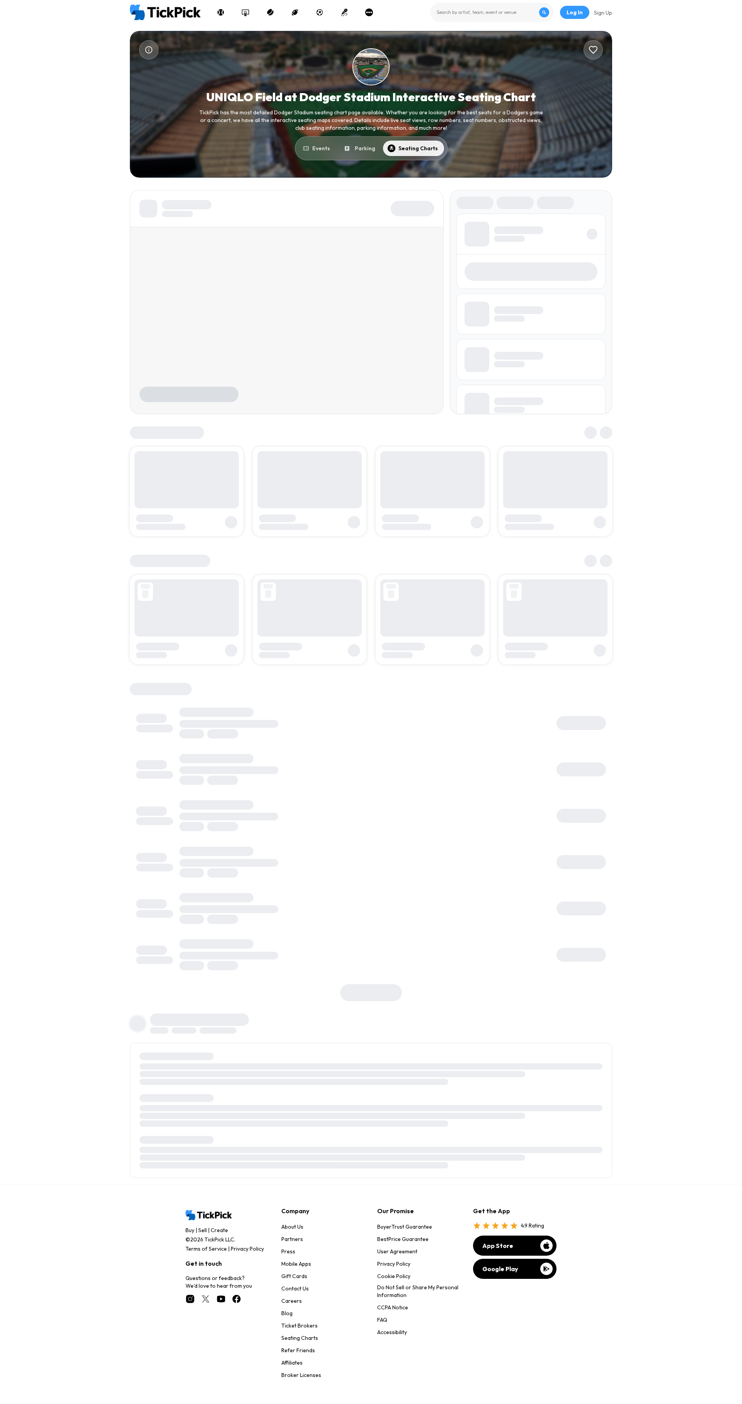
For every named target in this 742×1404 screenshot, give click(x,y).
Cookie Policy (393, 1276)
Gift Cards (294, 1276)
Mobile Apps (296, 1263)
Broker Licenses (301, 1375)
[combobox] (492, 12)
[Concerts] (344, 12)
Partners (292, 1239)
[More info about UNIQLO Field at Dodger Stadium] (148, 49)
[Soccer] (319, 12)
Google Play (500, 1269)
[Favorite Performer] (593, 49)
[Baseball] (220, 12)
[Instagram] (190, 1299)
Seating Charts (299, 1337)
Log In (575, 12)
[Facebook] (236, 1299)
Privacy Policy (247, 1248)
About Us (292, 1226)
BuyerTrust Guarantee (404, 1226)
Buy (190, 1230)
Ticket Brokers (299, 1325)
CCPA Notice (392, 1307)
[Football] (295, 12)
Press (288, 1251)
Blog (287, 1313)
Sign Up (603, 12)
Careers (291, 1300)
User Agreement (397, 1251)
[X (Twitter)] (205, 1299)
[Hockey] (270, 12)
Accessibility (392, 1332)
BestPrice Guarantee (403, 1239)
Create (219, 1230)
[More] (369, 12)
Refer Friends (298, 1350)
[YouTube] (221, 1299)
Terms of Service (206, 1248)
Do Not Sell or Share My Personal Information (417, 1291)
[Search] (544, 12)
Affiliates (292, 1362)
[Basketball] (245, 12)
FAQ (382, 1319)
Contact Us (295, 1288)
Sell (202, 1230)
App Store (497, 1246)
